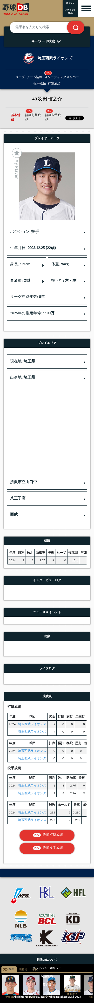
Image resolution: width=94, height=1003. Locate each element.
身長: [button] (20, 264)
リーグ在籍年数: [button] (27, 297)
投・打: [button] (63, 281)
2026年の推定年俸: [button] (32, 313)
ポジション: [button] (24, 232)
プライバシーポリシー (47, 968)
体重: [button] (60, 264)
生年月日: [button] (33, 248)
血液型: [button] (20, 281)
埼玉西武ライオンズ (32, 724)
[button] (47, 482)
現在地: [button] (22, 361)
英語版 (47, 984)
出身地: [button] (22, 378)
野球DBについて (47, 959)
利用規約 (47, 976)
